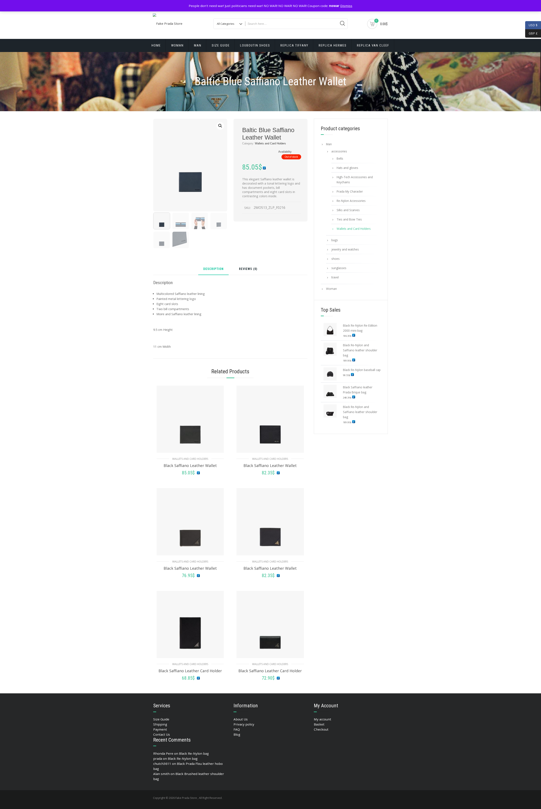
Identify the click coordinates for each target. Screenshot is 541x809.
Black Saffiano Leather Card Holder (190, 670)
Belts (340, 158)
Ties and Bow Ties (349, 219)
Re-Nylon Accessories (351, 201)
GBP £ (531, 33)
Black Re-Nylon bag (194, 753)
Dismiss (346, 6)
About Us (241, 719)
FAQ (237, 729)
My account (322, 719)
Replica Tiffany (294, 45)
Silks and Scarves (348, 210)
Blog (237, 734)
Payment (160, 729)
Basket (319, 724)
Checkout (321, 729)
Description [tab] (213, 269)
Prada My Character (350, 191)
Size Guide (221, 45)
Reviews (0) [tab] (248, 269)
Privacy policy (244, 724)
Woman (177, 45)
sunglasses (338, 268)
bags (334, 240)
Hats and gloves (347, 168)
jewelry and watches (345, 249)
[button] (220, 126)
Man (197, 45)
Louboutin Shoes (255, 45)
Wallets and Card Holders (270, 143)
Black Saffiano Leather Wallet (190, 465)
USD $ (533, 25)
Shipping (160, 724)
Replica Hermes (333, 45)
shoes (335, 259)
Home (156, 45)
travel (335, 277)
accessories (339, 151)
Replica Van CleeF (373, 45)
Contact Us (161, 734)
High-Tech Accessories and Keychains (355, 179)
